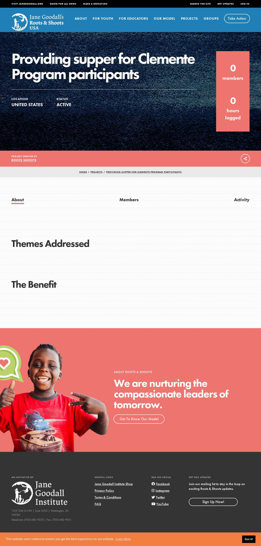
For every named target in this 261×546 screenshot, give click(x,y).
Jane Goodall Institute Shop (114, 484)
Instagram (162, 490)
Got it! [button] (249, 539)
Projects (189, 18)
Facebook (163, 484)
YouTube (162, 504)
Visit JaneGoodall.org (27, 3)
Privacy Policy (104, 490)
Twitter (160, 497)
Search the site (200, 3)
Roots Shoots (23, 160)
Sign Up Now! (213, 501)
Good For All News (63, 3)
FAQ (98, 504)
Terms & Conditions (108, 497)
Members (129, 200)
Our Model (164, 18)
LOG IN (245, 3)
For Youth (103, 18)
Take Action (237, 18)
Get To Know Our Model (139, 418)
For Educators (133, 18)
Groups (211, 18)
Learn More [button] (123, 539)
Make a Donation (95, 3)
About (81, 18)
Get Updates (225, 3)
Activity (242, 200)
